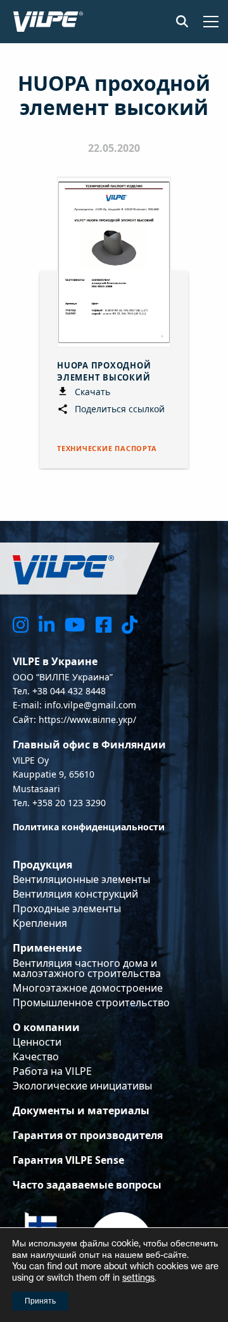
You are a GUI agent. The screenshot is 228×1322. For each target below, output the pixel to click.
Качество (36, 1056)
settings (138, 1277)
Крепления (40, 923)
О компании (46, 1027)
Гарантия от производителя (88, 1135)
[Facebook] (104, 624)
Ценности (37, 1042)
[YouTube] (75, 624)
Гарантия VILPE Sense (68, 1160)
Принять (40, 1300)
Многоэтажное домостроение (88, 988)
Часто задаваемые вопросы (87, 1185)
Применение (47, 948)
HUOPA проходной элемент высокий (104, 371)
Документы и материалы (81, 1110)
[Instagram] (21, 624)
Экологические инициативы (82, 1086)
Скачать (91, 392)
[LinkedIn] (47, 624)
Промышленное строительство (91, 1002)
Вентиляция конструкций (75, 894)
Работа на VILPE (52, 1071)
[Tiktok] (129, 624)
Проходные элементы (67, 908)
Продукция (42, 865)
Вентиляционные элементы (81, 879)
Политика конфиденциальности (89, 827)
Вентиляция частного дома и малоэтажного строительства (87, 968)
